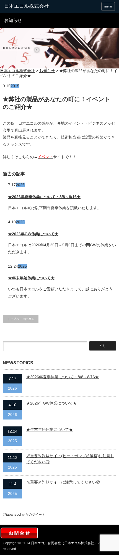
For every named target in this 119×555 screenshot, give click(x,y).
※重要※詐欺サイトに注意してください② (63, 482)
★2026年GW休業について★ (33, 234)
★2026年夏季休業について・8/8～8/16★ (44, 197)
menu (108, 6)
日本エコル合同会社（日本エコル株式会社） (64, 543)
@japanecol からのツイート (24, 514)
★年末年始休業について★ (31, 278)
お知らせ (47, 70)
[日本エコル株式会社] (28, 6)
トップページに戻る (20, 319)
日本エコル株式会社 (17, 70)
